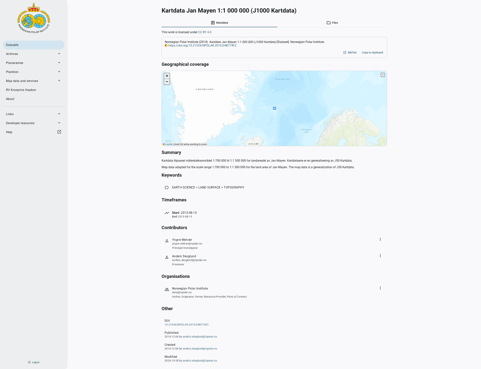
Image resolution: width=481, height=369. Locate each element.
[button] (167, 76)
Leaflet (168, 144)
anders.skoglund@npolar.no (200, 336)
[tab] (219, 22)
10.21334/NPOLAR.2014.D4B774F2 (187, 324)
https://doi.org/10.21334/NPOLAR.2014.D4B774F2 (202, 45)
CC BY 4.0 (204, 32)
